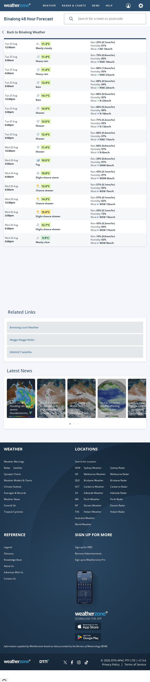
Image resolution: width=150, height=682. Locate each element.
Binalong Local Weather (24, 327)
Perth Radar (116, 499)
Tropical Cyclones (13, 511)
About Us (9, 566)
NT (76, 505)
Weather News (12, 499)
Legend (8, 547)
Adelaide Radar (118, 493)
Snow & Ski (10, 505)
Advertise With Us (13, 572)
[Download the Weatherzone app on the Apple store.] (88, 626)
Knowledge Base (13, 559)
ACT (77, 486)
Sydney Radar (117, 467)
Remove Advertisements (88, 553)
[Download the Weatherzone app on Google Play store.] (88, 637)
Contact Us (10, 578)
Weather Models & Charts (18, 480)
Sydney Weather (93, 467)
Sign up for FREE (84, 547)
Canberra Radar (119, 486)
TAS (77, 511)
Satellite (17, 467)
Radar (7, 467)
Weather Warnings (14, 461)
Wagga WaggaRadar (22, 339)
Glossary (8, 553)
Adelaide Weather (93, 493)
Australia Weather (85, 518)
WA (77, 499)
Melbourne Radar (119, 474)
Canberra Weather (94, 486)
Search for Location (85, 461)
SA (76, 493)
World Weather (83, 524)
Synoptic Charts (12, 474)
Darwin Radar (117, 505)
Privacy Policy (111, 664)
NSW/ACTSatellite (21, 352)
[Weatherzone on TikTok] (86, 662)
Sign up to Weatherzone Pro (90, 559)
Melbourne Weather (95, 474)
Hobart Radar (117, 511)
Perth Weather (92, 499)
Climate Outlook (12, 486)
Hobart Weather (92, 511)
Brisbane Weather (94, 480)
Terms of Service (135, 664)
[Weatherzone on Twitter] (65, 662)
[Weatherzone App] (88, 609)
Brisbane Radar (118, 480)
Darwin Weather (93, 505)
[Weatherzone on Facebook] (72, 662)
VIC (77, 474)
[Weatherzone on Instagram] (79, 662)
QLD (77, 480)
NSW (77, 467)
